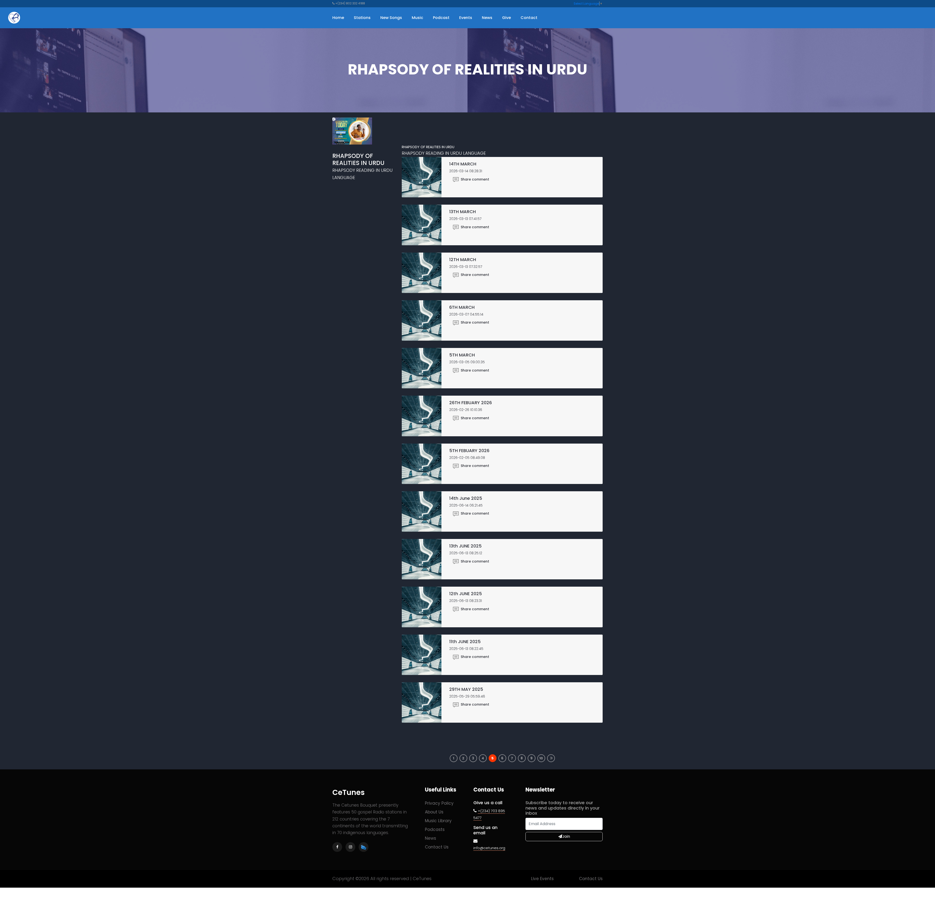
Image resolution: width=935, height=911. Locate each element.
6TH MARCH (462, 307)
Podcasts (435, 829)
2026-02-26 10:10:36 (465, 409)
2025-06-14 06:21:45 (466, 505)
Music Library (438, 821)
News (487, 17)
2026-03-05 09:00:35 (467, 362)
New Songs (391, 17)
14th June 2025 (465, 498)
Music (417, 17)
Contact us (437, 847)
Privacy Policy (439, 803)
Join (566, 836)
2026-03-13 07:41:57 (465, 218)
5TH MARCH (462, 355)
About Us (434, 812)
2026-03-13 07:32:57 (465, 266)
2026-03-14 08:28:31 (465, 171)
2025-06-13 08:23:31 (465, 600)
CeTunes (348, 792)
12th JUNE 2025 (465, 594)
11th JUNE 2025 (465, 641)
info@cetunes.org (489, 847)
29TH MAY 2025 (466, 689)
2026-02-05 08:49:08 (467, 457)
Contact (529, 17)
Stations (362, 17)
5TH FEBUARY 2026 (469, 450)
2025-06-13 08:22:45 (466, 648)
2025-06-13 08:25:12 (465, 553)
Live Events (542, 879)
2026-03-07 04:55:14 (466, 314)
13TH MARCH (462, 212)
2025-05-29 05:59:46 (467, 696)
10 (541, 758)
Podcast (441, 17)
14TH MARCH (462, 164)
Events (465, 17)
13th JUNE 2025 (465, 546)
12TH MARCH (462, 259)
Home (338, 17)
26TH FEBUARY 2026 (470, 403)
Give (506, 17)
